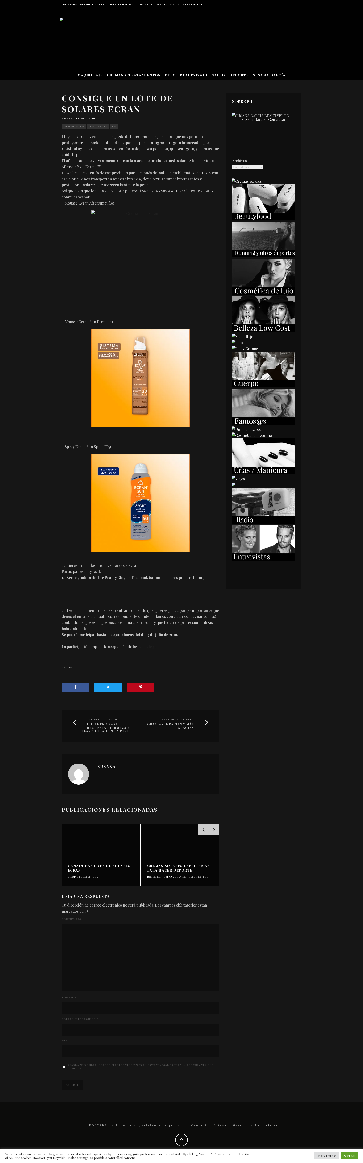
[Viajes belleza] (238, 478)
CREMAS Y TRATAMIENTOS (134, 75)
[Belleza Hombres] (252, 435)
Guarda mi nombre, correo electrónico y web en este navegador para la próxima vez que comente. (140, 1066)
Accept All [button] (349, 1156)
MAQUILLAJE (90, 75)
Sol (114, 126)
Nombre (69, 997)
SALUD (218, 75)
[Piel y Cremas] (245, 348)
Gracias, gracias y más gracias (170, 726)
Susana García (168, 4)
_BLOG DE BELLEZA (73, 126)
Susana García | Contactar (263, 119)
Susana (67, 118)
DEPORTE (239, 75)
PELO (170, 75)
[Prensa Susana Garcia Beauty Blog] (233, 484)
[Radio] (263, 522)
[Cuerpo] (263, 386)
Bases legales (149, 646)
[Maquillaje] (242, 336)
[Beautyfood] (263, 218)
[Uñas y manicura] (263, 472)
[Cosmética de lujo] (263, 293)
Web (65, 1040)
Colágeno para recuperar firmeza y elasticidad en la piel (105, 728)
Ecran (67, 667)
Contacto (145, 4)
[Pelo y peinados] (237, 342)
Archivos (239, 160)
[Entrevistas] (263, 559)
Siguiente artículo (178, 719)
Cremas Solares (98, 126)
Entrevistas (192, 4)
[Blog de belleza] (248, 429)
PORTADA (70, 4)
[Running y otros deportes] (263, 255)
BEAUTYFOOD (194, 75)
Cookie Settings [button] (326, 1156)
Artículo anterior (102, 719)
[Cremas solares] (247, 181)
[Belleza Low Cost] (263, 330)
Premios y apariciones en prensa (107, 4)
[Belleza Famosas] (263, 423)
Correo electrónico (80, 1018)
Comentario (73, 919)
